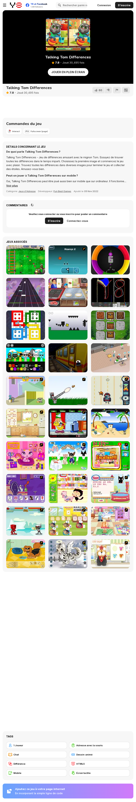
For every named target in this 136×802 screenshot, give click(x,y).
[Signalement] (117, 90)
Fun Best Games (62, 191)
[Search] (59, 5)
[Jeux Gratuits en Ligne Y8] (16, 5)
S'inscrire (124, 5)
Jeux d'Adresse (27, 191)
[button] (12, 186)
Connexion (104, 5)
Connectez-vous (77, 220)
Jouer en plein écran (68, 72)
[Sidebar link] (4, 5)
